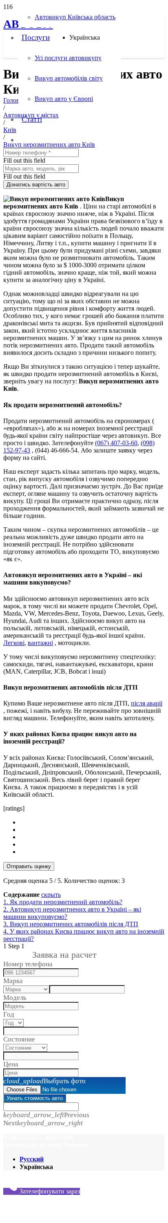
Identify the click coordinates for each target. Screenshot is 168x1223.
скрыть (51, 894)
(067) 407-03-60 (116, 442)
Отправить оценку (29, 866)
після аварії (146, 703)
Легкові (13, 642)
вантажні (40, 642)
